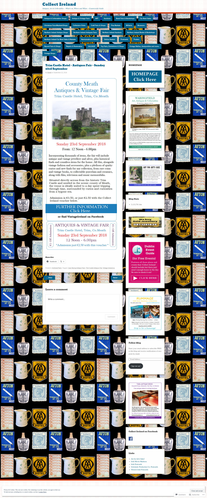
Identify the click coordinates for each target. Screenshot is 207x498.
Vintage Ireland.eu (109, 268)
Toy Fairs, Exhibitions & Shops (112, 46)
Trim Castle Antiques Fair (94, 268)
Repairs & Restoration (74, 46)
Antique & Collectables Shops (55, 18)
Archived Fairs (56, 268)
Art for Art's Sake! (138, 459)
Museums (141, 25)
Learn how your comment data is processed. (88, 329)
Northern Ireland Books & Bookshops (141, 32)
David (49, 72)
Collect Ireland (59, 4)
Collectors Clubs (79, 25)
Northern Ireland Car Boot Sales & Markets (60, 39)
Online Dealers (109, 39)
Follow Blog (135, 342)
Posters (136, 39)
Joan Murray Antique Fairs (76, 268)
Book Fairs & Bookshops (125, 18)
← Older (49, 278)
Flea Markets (115, 25)
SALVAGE (91, 46)
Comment (111, 317)
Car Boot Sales (145, 18)
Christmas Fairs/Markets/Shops (56, 25)
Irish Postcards (136, 464)
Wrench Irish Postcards (139, 470)
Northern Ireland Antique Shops (56, 32)
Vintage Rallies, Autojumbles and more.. (144, 46)
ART (96, 18)
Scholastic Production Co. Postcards (144, 467)
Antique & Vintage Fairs (81, 18)
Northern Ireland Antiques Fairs (85, 32)
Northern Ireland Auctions (112, 32)
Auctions (107, 18)
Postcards (124, 39)
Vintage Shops (49, 53)
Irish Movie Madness (139, 461)
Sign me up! (135, 366)
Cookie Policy (43, 492)
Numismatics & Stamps (90, 39)
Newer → (116, 278)
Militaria (129, 25)
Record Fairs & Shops (52, 46)
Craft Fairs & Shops (98, 25)
